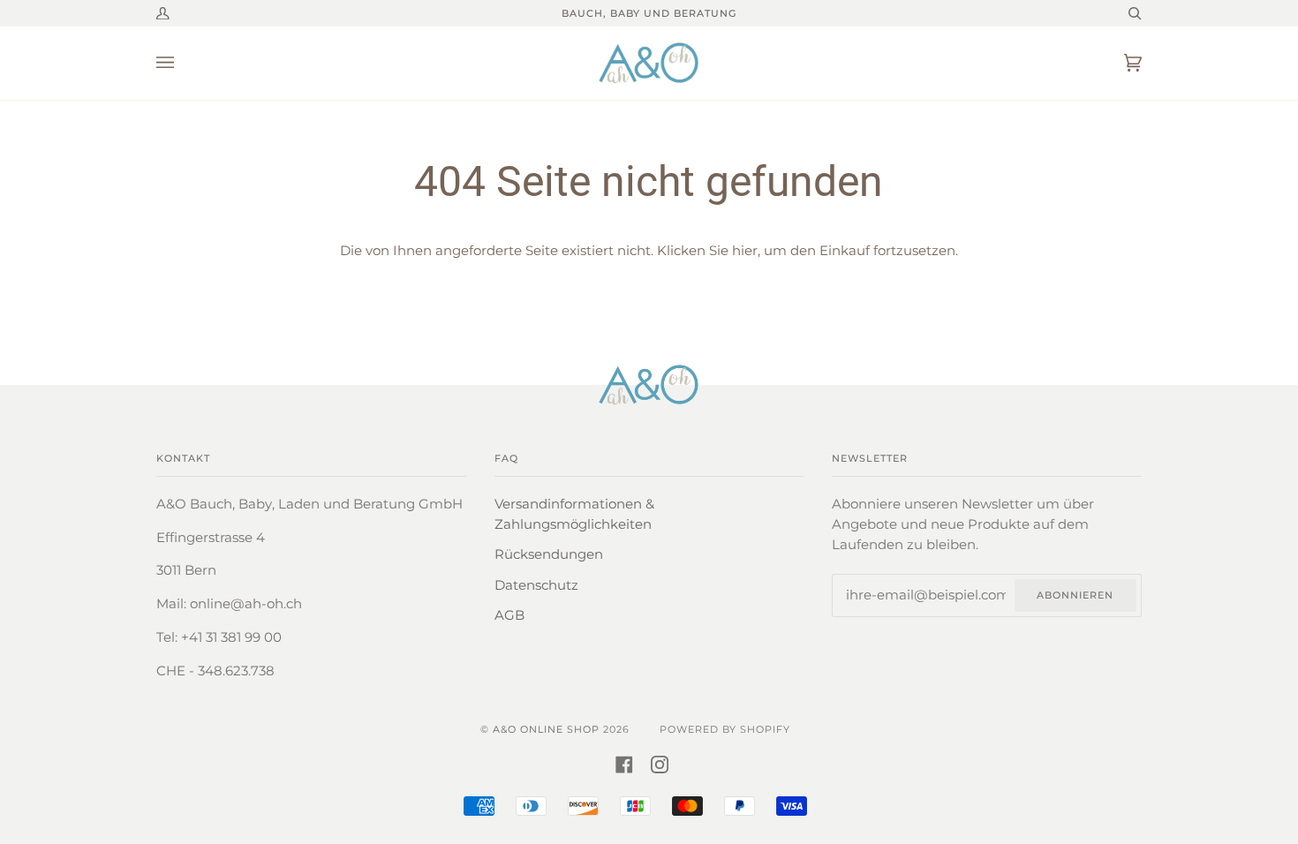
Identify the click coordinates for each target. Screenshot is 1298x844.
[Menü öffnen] (182, 63)
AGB (509, 615)
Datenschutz (536, 585)
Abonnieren (1075, 595)
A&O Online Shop (546, 729)
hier (745, 251)
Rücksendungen (548, 554)
